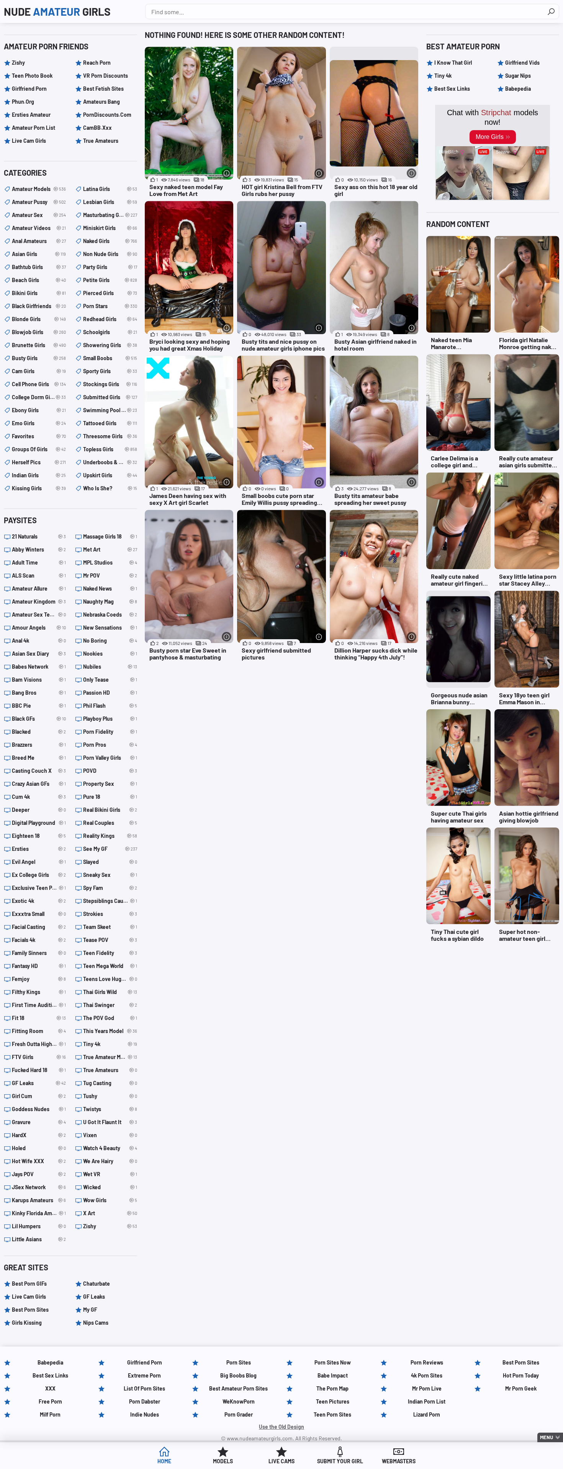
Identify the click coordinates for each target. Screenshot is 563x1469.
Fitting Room (39, 1031)
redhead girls (110, 319)
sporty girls (110, 371)
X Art (110, 1213)
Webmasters (399, 1461)
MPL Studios (110, 562)
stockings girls (110, 384)
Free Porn (50, 1401)
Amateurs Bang (101, 101)
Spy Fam (110, 888)
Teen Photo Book (32, 75)
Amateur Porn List (33, 127)
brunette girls (39, 345)
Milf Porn (50, 1414)
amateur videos (39, 228)
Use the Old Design (281, 1426)
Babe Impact (333, 1375)
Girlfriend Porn (29, 88)
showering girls (110, 345)
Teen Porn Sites (332, 1414)
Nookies (110, 653)
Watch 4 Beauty (110, 1148)
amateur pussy (39, 202)
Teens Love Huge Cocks (110, 979)
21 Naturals (39, 536)
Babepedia (518, 88)
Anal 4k (39, 640)
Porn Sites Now (332, 1362)
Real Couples (110, 822)
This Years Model (110, 1031)
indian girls (39, 475)
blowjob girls (39, 332)
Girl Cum (39, 1096)
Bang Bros (39, 692)
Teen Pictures (332, 1401)
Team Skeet (110, 927)
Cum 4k (39, 796)
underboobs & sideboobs (110, 462)
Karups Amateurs (39, 1200)
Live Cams (281, 1461)
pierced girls (110, 293)
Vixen (110, 1135)
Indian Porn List (426, 1401)
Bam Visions (39, 679)
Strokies (110, 914)
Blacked (39, 731)
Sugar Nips (518, 75)
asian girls (39, 254)
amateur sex (39, 215)
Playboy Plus (110, 718)
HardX (39, 1135)
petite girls (110, 280)
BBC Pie (39, 705)
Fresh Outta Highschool (39, 1044)
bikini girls (39, 293)
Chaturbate (96, 1283)
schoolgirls (110, 332)
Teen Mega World (110, 966)
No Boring (110, 640)
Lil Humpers (39, 1226)
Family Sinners (39, 953)
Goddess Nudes (39, 1109)
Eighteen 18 (39, 835)
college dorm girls (39, 397)
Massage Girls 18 (110, 536)
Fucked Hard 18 (39, 1070)
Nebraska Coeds (110, 614)
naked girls (110, 241)
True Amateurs (100, 140)
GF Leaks (39, 1083)
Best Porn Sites (30, 1309)
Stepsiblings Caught (110, 901)
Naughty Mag (110, 601)
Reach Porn (97, 62)
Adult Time (39, 562)
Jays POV (39, 1174)
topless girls (110, 449)
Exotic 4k (39, 901)
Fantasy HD (39, 966)
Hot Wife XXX (39, 1161)
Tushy (110, 1096)
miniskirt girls (110, 228)
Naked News (110, 588)
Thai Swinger (110, 1005)
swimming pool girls (110, 410)
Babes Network (39, 666)
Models (223, 1461)
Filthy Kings (39, 992)
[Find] (551, 11)
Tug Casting (110, 1083)
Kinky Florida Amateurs (39, 1213)
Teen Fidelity (110, 953)
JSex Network (39, 1187)
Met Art (110, 549)
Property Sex (110, 783)
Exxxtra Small (39, 914)
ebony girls (39, 410)
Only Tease (110, 679)
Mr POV (110, 575)
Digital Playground (39, 822)
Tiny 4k (110, 1044)
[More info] (226, 173)
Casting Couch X (39, 770)
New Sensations (110, 627)
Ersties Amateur (31, 114)
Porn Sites (238, 1362)
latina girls (110, 189)
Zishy (18, 62)
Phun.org (23, 101)
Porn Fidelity (110, 731)
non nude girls (110, 254)
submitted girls (110, 397)
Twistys (110, 1109)
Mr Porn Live (427, 1388)
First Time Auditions (39, 1005)
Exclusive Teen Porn (39, 888)
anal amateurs (39, 241)
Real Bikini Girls (110, 809)
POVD (110, 770)
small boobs (110, 358)
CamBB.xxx (97, 127)
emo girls (39, 423)
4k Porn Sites (426, 1375)
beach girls (39, 280)
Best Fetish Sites (103, 88)
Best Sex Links (452, 88)
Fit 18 (39, 1018)
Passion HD (110, 692)
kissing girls (39, 488)
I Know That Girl (453, 62)
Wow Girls (110, 1200)
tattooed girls (110, 423)
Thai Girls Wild (110, 992)
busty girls (39, 358)
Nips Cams (95, 1322)
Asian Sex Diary (39, 653)
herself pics (39, 462)
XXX (50, 1388)
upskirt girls (110, 475)
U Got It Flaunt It (110, 1122)
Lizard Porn (426, 1414)
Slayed (110, 862)
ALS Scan (39, 575)
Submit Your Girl (340, 1461)
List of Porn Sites (144, 1388)
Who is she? (110, 488)
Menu (546, 1437)
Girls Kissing (27, 1322)
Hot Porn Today (521, 1375)
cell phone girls (39, 384)
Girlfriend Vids (522, 62)
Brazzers (39, 744)
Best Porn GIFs (29, 1283)
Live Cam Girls (29, 140)
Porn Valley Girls (110, 757)
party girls (110, 267)
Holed (39, 1148)
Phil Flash (110, 705)
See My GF (110, 848)
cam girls (39, 371)
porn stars (110, 306)
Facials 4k (39, 940)
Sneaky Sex (110, 875)
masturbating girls (110, 215)
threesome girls (110, 436)
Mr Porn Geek (521, 1388)
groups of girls (39, 449)
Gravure (39, 1122)
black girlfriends (39, 306)
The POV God (110, 1018)
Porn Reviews (427, 1362)
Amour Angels (39, 627)
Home (164, 1461)
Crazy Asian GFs (39, 783)
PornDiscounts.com (107, 114)
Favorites (39, 436)
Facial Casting (39, 927)
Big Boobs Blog (238, 1375)
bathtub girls (39, 267)
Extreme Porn (144, 1375)
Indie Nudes (144, 1414)
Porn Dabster (144, 1401)
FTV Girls (39, 1057)
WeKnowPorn (239, 1401)
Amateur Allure (39, 588)
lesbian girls (110, 202)
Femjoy (39, 979)
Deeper (39, 809)
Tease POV (110, 940)
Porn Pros (110, 744)
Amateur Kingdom (39, 601)
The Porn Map (332, 1388)
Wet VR (110, 1174)
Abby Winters (39, 549)
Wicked (110, 1187)
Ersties (39, 848)
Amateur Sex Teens (39, 614)
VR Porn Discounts (105, 75)
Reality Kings (110, 835)
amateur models (39, 189)
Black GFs (39, 718)
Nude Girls (57, 11)
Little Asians (39, 1239)
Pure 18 (110, 796)
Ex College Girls (39, 875)
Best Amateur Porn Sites (238, 1388)
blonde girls (39, 319)
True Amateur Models (110, 1057)
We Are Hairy (110, 1161)
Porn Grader (238, 1414)
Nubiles (110, 666)
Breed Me (39, 757)
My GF (90, 1309)
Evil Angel (39, 862)
